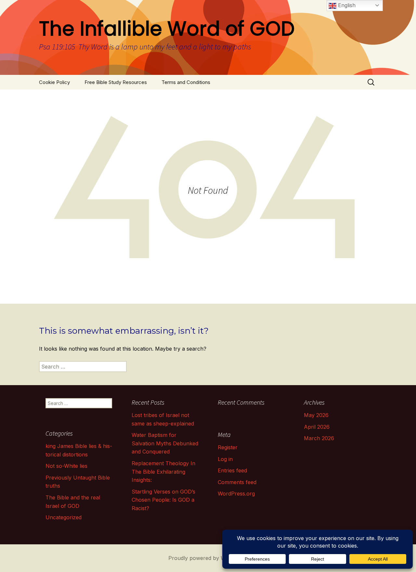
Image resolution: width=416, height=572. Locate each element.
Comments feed (237, 482)
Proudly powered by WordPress (208, 558)
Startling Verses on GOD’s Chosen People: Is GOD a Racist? (163, 499)
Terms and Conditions (186, 82)
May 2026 (316, 415)
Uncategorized (64, 517)
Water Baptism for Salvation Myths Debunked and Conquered (165, 443)
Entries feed (232, 470)
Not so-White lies (66, 466)
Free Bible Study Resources (115, 82)
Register (228, 447)
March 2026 (319, 438)
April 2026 (317, 427)
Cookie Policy (54, 82)
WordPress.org (236, 493)
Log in (225, 459)
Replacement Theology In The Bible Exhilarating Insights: (163, 471)
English (346, 5)
